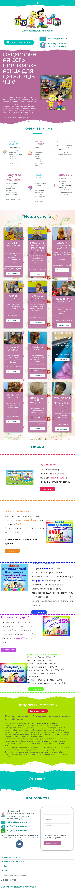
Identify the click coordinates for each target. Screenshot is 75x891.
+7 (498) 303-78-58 (57, 43)
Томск (6, 870)
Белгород (8, 866)
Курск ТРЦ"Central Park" (13, 857)
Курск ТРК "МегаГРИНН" (14, 862)
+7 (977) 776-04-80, (17, 826)
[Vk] (19, 844)
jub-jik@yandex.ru (57, 38)
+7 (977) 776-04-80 (57, 46)
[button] (37, 2)
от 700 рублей (13, 417)
